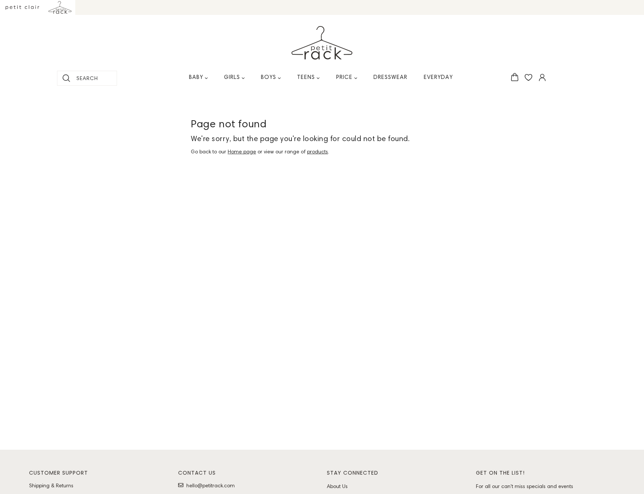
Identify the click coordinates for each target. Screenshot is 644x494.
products (317, 151)
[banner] (322, 43)
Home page (242, 151)
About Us (337, 486)
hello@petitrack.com (210, 485)
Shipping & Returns (51, 485)
